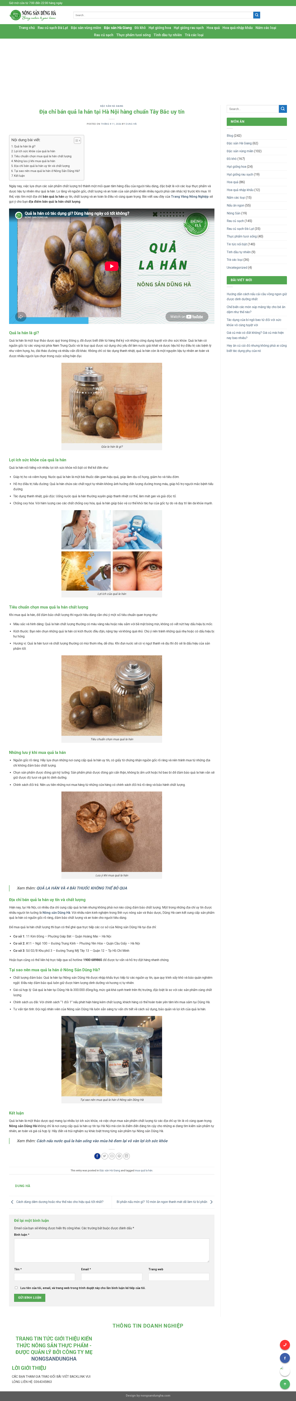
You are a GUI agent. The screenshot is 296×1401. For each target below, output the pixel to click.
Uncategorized (237, 267)
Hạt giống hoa (160, 28)
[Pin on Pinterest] (119, 1156)
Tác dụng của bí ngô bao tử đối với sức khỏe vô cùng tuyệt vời (254, 322)
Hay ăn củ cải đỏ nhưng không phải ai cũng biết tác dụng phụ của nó (257, 348)
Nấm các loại (266, 28)
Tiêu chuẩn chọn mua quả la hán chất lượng (42, 156)
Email (86, 1269)
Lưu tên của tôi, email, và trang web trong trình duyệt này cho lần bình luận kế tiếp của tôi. (83, 1288)
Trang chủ (27, 28)
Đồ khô (140, 28)
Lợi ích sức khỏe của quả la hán (34, 151)
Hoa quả (213, 28)
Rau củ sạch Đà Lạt (53, 28)
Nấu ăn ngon (235, 205)
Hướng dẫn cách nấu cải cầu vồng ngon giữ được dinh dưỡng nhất (257, 296)
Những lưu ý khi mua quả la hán (34, 161)
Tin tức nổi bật (237, 244)
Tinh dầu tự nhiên (167, 35)
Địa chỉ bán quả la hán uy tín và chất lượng (42, 166)
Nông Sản (233, 213)
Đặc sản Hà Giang (118, 28)
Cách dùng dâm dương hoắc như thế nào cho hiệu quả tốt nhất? (59, 1202)
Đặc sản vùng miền (86, 28)
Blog (230, 136)
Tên (18, 1269)
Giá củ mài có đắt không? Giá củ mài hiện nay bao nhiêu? (255, 335)
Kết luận (19, 176)
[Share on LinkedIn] (126, 1156)
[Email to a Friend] (112, 1156)
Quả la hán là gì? (24, 146)
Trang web (155, 1269)
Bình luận (21, 1235)
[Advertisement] (148, 69)
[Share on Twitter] (104, 1156)
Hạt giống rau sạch (189, 28)
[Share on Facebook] (97, 1156)
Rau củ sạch (103, 35)
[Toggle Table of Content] (75, 140)
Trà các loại (194, 35)
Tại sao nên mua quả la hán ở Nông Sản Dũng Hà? (47, 171)
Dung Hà (131, 124)
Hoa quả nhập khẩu (238, 28)
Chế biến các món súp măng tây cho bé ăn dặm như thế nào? (256, 309)
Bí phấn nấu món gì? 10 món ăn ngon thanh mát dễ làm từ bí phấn (162, 1202)
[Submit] (256, 15)
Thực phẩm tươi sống (133, 35)
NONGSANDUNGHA (54, 1359)
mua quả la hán (143, 1170)
